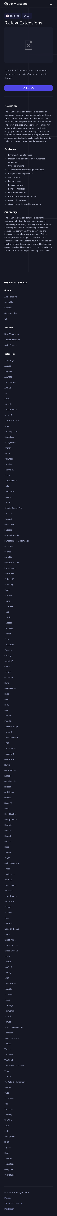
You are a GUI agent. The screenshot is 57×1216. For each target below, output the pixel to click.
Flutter (8, 623)
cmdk (6, 486)
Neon (6, 1153)
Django (7, 552)
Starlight (9, 1005)
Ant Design (9, 382)
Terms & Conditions (13, 1203)
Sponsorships (10, 313)
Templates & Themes (14, 1065)
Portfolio (9, 901)
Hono (6, 699)
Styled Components (13, 1027)
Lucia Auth (9, 748)
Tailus (7, 1049)
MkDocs (7, 798)
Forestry (8, 628)
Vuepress (8, 1109)
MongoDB (8, 803)
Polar (7, 858)
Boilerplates (11, 431)
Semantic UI (10, 983)
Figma (7, 601)
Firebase (8, 606)
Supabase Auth (11, 1038)
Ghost (7, 666)
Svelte (7, 1044)
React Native (11, 945)
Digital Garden (12, 535)
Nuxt (6, 847)
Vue (6, 1104)
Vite (6, 1093)
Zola (6, 1126)
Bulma (7, 453)
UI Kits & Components (15, 1082)
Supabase (8, 1033)
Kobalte (8, 721)
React (7, 934)
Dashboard (9, 524)
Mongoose (8, 1169)
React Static (11, 951)
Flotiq (7, 617)
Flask (7, 612)
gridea (7, 672)
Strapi (7, 1016)
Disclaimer (9, 1209)
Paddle (7, 852)
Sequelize (9, 1164)
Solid (7, 1000)
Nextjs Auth (10, 820)
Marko (7, 765)
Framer (7, 634)
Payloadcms (9, 885)
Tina (6, 1071)
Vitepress (9, 1098)
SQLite (7, 1147)
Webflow (8, 1120)
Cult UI (8, 513)
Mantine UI (9, 759)
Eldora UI (9, 579)
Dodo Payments (11, 863)
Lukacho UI (9, 754)
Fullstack (9, 645)
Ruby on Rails (11, 929)
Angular (8, 371)
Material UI (10, 770)
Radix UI (8, 923)
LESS (6, 743)
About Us (8, 302)
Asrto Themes (10, 345)
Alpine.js (9, 360)
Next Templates (11, 334)
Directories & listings (16, 541)
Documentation (11, 563)
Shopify (8, 989)
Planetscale (10, 896)
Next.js (8, 825)
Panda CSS (9, 874)
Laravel (8, 732)
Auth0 (7, 399)
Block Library (11, 420)
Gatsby (7, 656)
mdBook (7, 776)
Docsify (8, 557)
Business (8, 459)
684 (29, 16)
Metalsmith (9, 781)
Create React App (13, 508)
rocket (7, 962)
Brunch (7, 448)
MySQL (7, 1142)
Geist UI (8, 661)
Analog (7, 366)
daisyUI (8, 519)
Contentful (9, 492)
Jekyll (7, 716)
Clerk (7, 475)
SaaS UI (8, 967)
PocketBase (9, 1175)
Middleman (9, 792)
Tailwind (8, 1055)
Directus (8, 546)
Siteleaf (8, 994)
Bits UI (8, 415)
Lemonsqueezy (11, 738)
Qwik (6, 918)
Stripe (7, 1022)
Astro (7, 393)
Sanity (7, 973)
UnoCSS (7, 1087)
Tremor (7, 1076)
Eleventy (8, 584)
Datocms (8, 530)
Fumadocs (8, 650)
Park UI (8, 880)
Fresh (7, 639)
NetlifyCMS (9, 814)
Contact (7, 307)
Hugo (6, 710)
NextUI (7, 836)
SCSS (6, 978)
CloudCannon (10, 481)
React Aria (9, 940)
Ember (7, 590)
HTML (6, 705)
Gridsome (8, 677)
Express (8, 595)
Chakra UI (9, 470)
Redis (7, 1131)
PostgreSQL (9, 1137)
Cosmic (7, 502)
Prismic (8, 912)
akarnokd (14, 16)
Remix (7, 956)
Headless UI (10, 688)
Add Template (10, 297)
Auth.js (8, 404)
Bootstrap (9, 437)
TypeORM (8, 1158)
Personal (8, 891)
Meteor (7, 787)
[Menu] (51, 3)
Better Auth (10, 410)
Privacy (7, 1198)
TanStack (8, 1060)
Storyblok (9, 1011)
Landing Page (11, 727)
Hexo (6, 694)
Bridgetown (9, 442)
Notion (7, 841)
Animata (8, 377)
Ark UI (7, 388)
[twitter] (28, 319)
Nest (6, 809)
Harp (6, 683)
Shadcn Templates (12, 339)
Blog (6, 426)
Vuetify (8, 1115)
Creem (7, 869)
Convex (7, 497)
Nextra (7, 830)
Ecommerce (9, 574)
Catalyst (8, 464)
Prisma (7, 907)
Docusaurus (9, 568)
